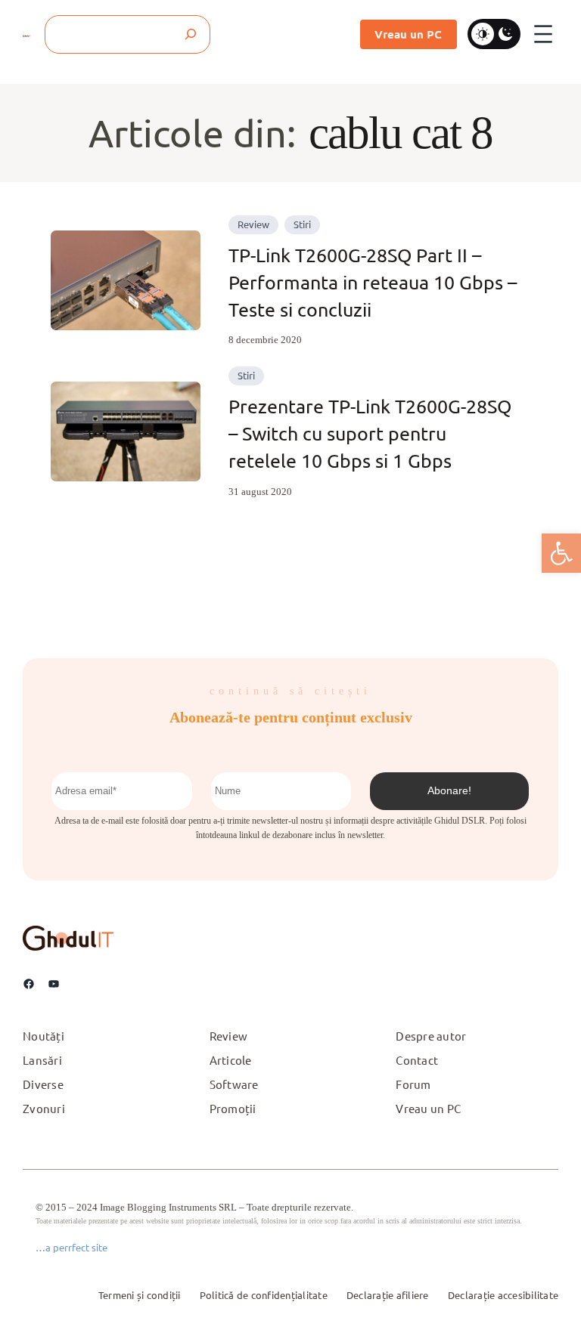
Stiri (302, 224)
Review (253, 224)
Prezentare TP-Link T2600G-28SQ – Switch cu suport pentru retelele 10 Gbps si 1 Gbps (369, 433)
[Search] (191, 34)
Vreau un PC (408, 34)
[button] (561, 553)
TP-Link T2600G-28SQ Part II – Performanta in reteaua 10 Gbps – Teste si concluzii (372, 282)
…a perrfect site (71, 1247)
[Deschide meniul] (543, 34)
